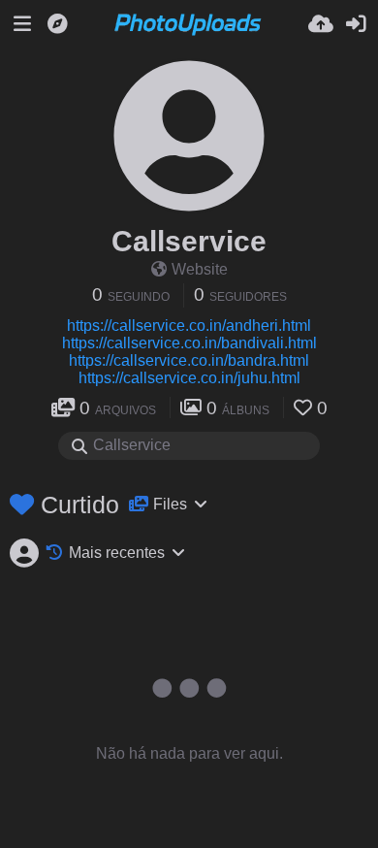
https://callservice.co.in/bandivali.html (189, 343)
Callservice (189, 241)
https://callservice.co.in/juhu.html (189, 378)
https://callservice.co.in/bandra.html (189, 360)
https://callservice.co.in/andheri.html (189, 325)
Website (200, 269)
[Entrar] (355, 24)
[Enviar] (320, 24)
